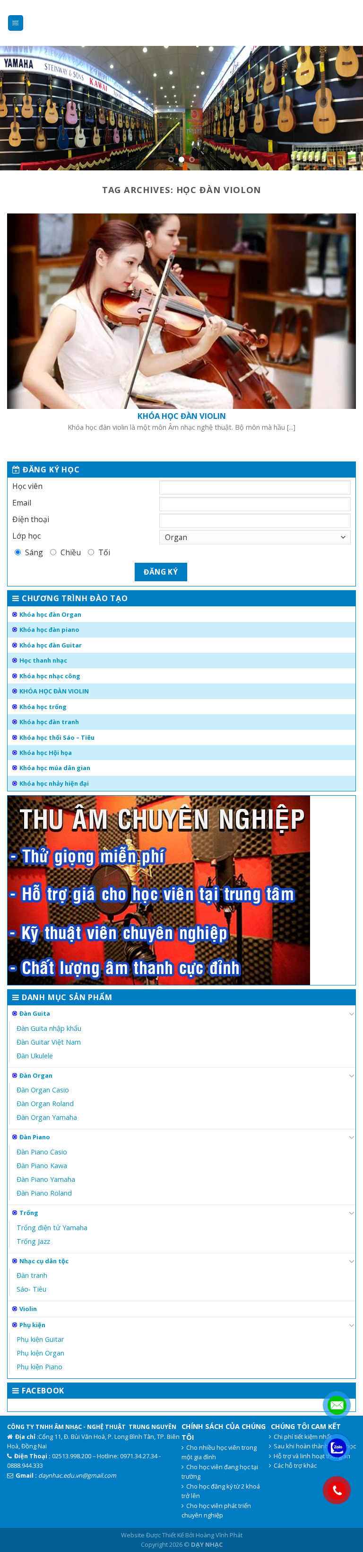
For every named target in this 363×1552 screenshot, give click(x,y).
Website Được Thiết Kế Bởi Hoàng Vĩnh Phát (181, 1535)
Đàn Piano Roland (44, 1192)
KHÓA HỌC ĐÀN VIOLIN (54, 691)
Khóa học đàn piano (49, 629)
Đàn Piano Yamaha (46, 1179)
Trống (28, 1212)
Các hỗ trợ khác (295, 1465)
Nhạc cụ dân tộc (44, 1261)
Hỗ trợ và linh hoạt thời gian (312, 1456)
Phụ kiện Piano (39, 1366)
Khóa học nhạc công (49, 676)
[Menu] (16, 23)
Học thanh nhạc (43, 660)
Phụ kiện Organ (40, 1352)
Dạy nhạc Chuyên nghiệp (181, 23)
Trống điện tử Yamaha (52, 1227)
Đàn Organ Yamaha (47, 1117)
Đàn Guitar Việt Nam (49, 1042)
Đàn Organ (35, 1075)
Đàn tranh (32, 1275)
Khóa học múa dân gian (54, 767)
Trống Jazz (33, 1241)
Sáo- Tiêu (31, 1289)
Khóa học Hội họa (45, 752)
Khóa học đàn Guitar (50, 645)
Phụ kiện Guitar (40, 1339)
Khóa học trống (43, 706)
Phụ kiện (32, 1325)
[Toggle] (351, 1013)
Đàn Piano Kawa (42, 1165)
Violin (28, 1308)
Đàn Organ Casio (43, 1089)
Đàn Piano (34, 1137)
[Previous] (19, 108)
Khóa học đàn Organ (50, 614)
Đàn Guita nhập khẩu (49, 1028)
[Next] (343, 108)
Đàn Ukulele (35, 1055)
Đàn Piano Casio (42, 1151)
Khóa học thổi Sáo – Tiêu (57, 737)
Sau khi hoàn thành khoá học (315, 1446)
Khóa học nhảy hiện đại (54, 783)
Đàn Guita (34, 1013)
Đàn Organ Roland (45, 1103)
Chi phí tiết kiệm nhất (303, 1436)
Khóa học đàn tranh (49, 722)
